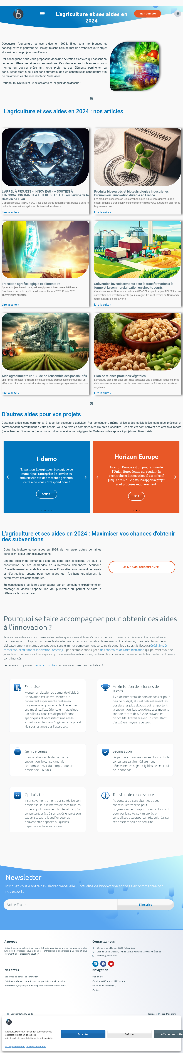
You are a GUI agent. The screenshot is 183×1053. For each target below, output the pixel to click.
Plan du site (97, 976)
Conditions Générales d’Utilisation (108, 981)
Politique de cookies (15, 1046)
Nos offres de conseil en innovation (21, 976)
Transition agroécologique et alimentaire (31, 284)
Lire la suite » (10, 212)
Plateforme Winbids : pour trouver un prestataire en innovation (34, 981)
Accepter (83, 1034)
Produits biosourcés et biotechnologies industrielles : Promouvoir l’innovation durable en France (132, 193)
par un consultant (46, 665)
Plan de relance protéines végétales (120, 376)
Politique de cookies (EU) (104, 985)
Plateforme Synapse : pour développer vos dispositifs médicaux (35, 985)
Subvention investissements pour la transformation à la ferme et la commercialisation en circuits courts (134, 286)
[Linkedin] (95, 964)
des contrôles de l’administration (122, 650)
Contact (96, 990)
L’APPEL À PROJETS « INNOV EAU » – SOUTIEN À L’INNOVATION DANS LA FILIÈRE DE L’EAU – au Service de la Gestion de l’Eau (45, 195)
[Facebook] (103, 964)
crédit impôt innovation (35, 650)
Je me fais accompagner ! (141, 567)
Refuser (129, 1034)
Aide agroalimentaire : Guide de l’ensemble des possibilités (44, 376)
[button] (42, 14)
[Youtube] (111, 964)
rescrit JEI (58, 650)
